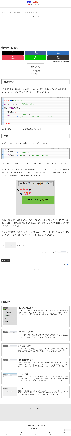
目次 (32, 67)
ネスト (35, 74)
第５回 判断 (6, 260)
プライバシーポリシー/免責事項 (35, 425)
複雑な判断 (36, 71)
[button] (58, 57)
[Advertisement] (35, 30)
